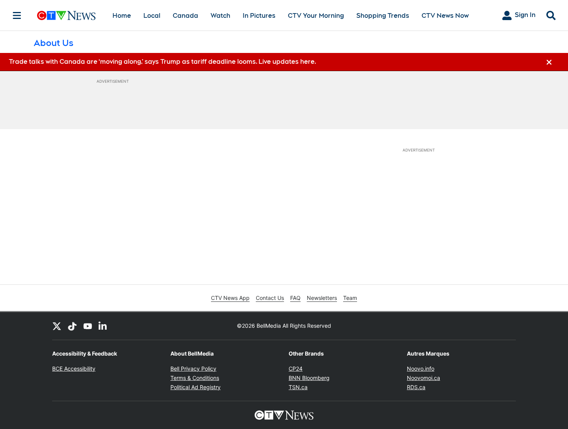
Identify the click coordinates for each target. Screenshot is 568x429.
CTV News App (230, 298)
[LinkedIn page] (103, 325)
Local (151, 15)
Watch (220, 15)
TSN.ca (298, 387)
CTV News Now (445, 15)
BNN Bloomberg (309, 378)
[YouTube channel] (87, 325)
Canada (185, 15)
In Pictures (259, 15)
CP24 (296, 368)
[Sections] (17, 15)
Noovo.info (420, 368)
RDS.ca (416, 387)
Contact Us (270, 298)
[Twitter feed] (56, 325)
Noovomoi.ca (423, 378)
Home (121, 15)
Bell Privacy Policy (193, 368)
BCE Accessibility (73, 368)
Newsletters (322, 298)
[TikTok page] (72, 325)
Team (350, 298)
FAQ (295, 298)
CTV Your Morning (316, 15)
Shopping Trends (382, 15)
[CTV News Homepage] (66, 15)
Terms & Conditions (194, 378)
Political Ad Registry (195, 387)
